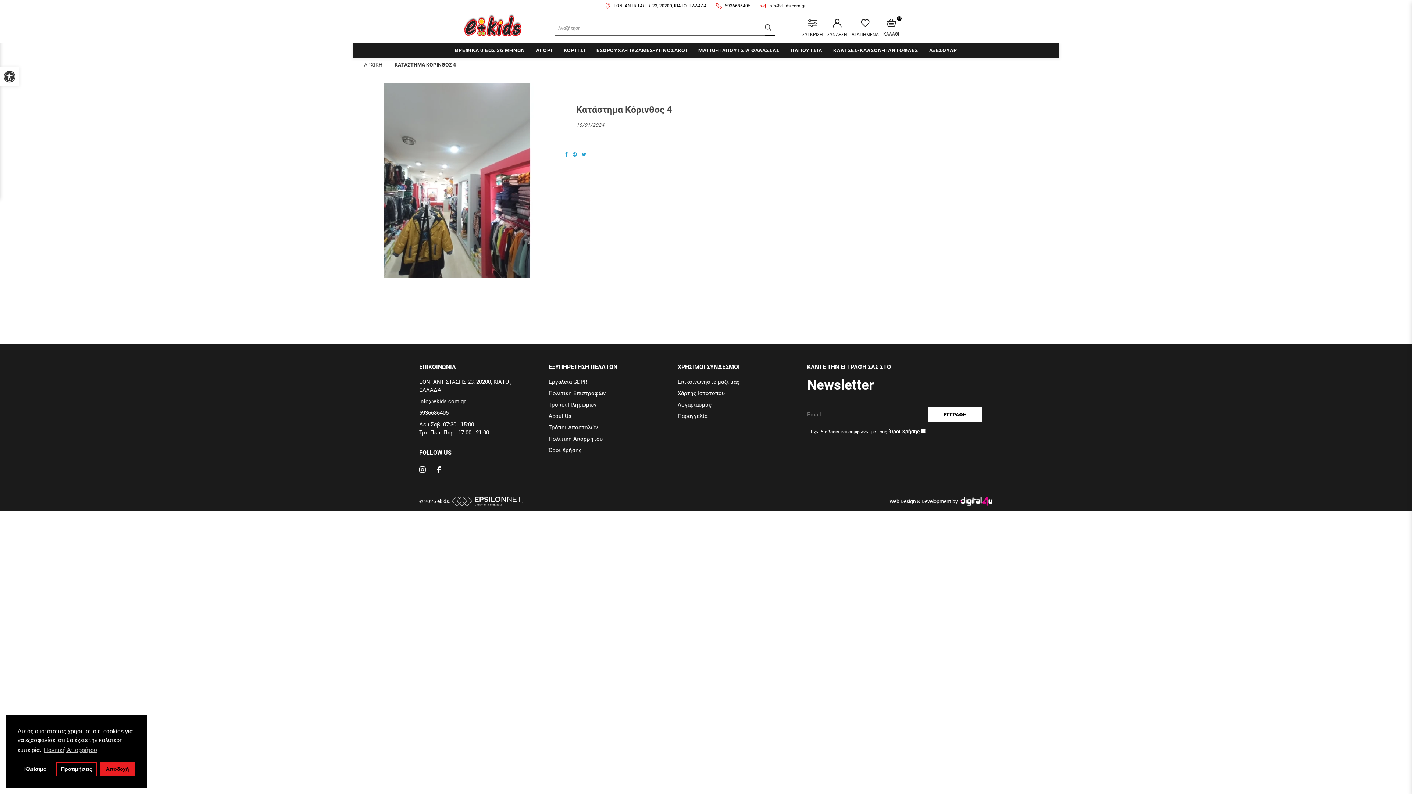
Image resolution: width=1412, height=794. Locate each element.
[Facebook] (439, 470)
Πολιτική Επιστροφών (577, 393)
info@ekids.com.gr (787, 5)
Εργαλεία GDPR (568, 382)
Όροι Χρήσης (565, 450)
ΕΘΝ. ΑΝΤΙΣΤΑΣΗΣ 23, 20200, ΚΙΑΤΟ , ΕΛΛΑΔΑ (660, 5)
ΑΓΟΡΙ (544, 50)
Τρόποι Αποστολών (573, 427)
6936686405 (737, 5)
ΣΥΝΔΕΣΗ (837, 34)
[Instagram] (422, 470)
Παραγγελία (692, 416)
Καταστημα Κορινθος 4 (425, 65)
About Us (560, 416)
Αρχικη (373, 65)
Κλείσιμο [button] (35, 769)
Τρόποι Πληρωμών (572, 404)
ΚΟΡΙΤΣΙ (574, 50)
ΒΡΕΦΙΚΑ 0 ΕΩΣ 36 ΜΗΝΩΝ (490, 50)
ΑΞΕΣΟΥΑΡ (943, 50)
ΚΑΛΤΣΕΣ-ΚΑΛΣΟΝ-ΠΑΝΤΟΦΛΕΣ (875, 50)
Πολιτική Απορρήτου (576, 439)
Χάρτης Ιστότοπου (701, 393)
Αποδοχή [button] (117, 769)
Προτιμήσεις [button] (76, 769)
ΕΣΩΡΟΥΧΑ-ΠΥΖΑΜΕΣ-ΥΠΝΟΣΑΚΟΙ (641, 50)
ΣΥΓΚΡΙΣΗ (812, 34)
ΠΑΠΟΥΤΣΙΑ (806, 50)
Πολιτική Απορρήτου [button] (70, 750)
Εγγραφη (955, 415)
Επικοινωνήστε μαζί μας (708, 382)
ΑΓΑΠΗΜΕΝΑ (865, 34)
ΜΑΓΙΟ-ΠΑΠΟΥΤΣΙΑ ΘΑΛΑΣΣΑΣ (739, 50)
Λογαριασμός (695, 404)
